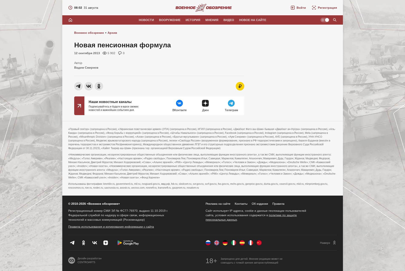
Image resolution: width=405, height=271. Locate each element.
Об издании (260, 203)
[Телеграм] (72, 243)
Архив (112, 32)
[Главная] (70, 20)
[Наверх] (328, 243)
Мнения (211, 20)
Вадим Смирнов (86, 67)
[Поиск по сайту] (335, 20)
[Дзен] (105, 243)
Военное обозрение (89, 32)
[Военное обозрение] (204, 7)
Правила (278, 203)
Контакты (241, 203)
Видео (228, 20)
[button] (298, 7)
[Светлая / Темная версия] (324, 20)
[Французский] (250, 243)
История (193, 20)
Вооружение (169, 20)
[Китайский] (259, 243)
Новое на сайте (252, 20)
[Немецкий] (225, 243)
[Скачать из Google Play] (128, 243)
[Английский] (216, 243)
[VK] (94, 243)
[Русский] (208, 243)
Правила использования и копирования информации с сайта (111, 226)
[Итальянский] (233, 243)
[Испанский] (242, 243)
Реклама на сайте (218, 203)
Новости (146, 20)
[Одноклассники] (83, 243)
